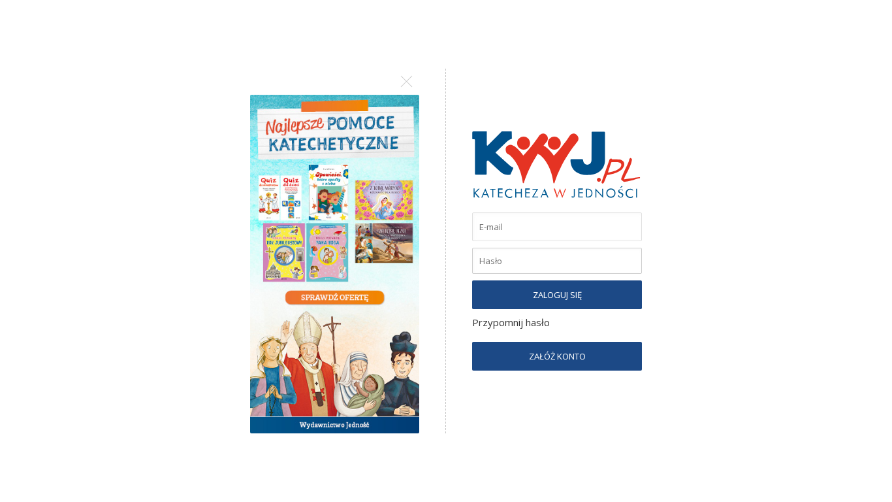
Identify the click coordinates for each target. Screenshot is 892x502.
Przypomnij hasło (511, 322)
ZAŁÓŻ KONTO (557, 356)
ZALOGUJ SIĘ (557, 295)
